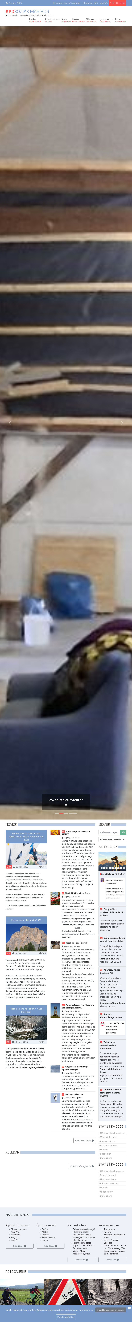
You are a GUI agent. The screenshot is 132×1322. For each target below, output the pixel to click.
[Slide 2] (61, 813)
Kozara (107, 1231)
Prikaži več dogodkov (81, 1166)
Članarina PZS (90, 3)
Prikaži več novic (83, 1140)
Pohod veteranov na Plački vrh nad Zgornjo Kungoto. (78, 1006)
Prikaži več (18, 1246)
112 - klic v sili (117, 3)
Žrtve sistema (48, 1237)
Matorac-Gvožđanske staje (114, 1236)
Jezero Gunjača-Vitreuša (111, 1241)
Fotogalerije (16, 1271)
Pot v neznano (80, 1248)
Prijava (120, 20)
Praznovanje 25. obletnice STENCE (76, 833)
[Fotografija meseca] (112, 861)
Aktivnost (91, 20)
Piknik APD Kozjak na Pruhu (76, 893)
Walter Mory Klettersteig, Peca (81, 1252)
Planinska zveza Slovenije (66, 3)
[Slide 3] (66, 813)
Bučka (45, 1229)
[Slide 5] (75, 813)
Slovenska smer (18, 1229)
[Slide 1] (57, 813)
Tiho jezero (109, 1229)
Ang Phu (15, 1231)
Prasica (45, 1234)
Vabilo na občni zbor (73, 1094)
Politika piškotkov (66, 1317)
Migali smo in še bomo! (74, 942)
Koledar (78, 20)
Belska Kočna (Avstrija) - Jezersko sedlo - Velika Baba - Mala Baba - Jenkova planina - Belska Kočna (84, 1235)
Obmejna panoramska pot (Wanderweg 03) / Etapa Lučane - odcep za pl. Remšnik (115, 1249)
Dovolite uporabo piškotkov (110, 1310)
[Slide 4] (71, 813)
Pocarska (15, 1234)
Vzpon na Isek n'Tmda (83, 1245)
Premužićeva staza (82, 1242)
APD (27, 11)
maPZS (104, 3)
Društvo (35, 20)
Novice (66, 20)
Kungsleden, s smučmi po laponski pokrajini (75, 1068)
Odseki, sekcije (51, 20)
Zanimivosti (105, 20)
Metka (45, 1231)
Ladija (45, 1240)
